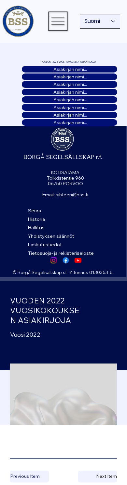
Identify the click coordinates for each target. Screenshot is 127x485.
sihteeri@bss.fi (72, 194)
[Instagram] (53, 260)
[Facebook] (66, 260)
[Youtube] (78, 260)
